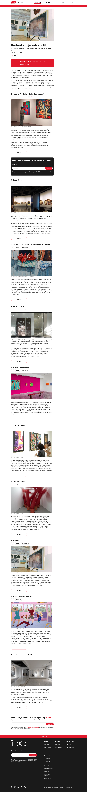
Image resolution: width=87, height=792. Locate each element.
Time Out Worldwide (70, 747)
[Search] (69, 2)
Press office (46, 744)
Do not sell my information (47, 762)
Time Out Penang (69, 744)
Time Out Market (58, 747)
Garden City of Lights (46, 74)
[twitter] (15, 787)
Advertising (57, 744)
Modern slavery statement (47, 775)
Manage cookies (47, 778)
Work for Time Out (47, 753)
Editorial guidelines (48, 755)
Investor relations (47, 747)
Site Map (45, 783)
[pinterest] (21, 787)
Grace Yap (42, 62)
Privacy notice (47, 758)
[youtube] (18, 787)
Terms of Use (31, 171)
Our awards (46, 750)
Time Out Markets (46, 2)
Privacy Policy (38, 171)
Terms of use (46, 771)
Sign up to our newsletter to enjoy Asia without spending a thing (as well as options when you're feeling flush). (31, 164)
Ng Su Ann (27, 64)
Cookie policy (46, 765)
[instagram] (25, 787)
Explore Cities (37, 2)
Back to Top (44, 736)
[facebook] (11, 787)
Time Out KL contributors (32, 62)
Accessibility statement (48, 768)
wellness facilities (46, 84)
